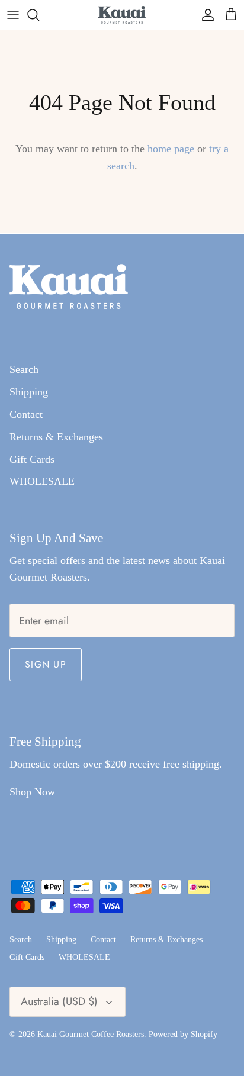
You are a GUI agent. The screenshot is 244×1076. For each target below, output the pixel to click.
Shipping (28, 392)
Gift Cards (31, 459)
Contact (26, 414)
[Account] (205, 15)
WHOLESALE (42, 481)
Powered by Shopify (183, 1034)
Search (23, 369)
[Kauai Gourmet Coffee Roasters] (122, 15)
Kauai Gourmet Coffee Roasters (90, 1034)
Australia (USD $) (59, 1001)
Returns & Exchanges (56, 437)
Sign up (45, 664)
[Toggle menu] (13, 15)
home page (170, 148)
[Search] (39, 15)
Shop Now (32, 792)
